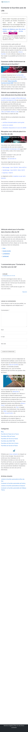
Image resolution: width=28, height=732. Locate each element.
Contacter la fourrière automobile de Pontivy (13, 483)
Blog (2, 431)
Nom (2, 329)
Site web (3, 343)
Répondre (24, 291)
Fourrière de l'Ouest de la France (10, 434)
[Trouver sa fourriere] (5, 2)
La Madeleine (6, 253)
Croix (4, 248)
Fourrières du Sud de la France (9, 445)
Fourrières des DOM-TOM (8, 441)
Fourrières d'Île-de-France (8, 436)
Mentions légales (8, 725)
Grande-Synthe (7, 251)
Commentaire (5, 310)
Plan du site (17, 725)
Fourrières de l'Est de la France (9, 438)
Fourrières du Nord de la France (9, 443)
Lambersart (6, 256)
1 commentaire (4, 13)
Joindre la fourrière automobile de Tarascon (13, 485)
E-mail (3, 336)
